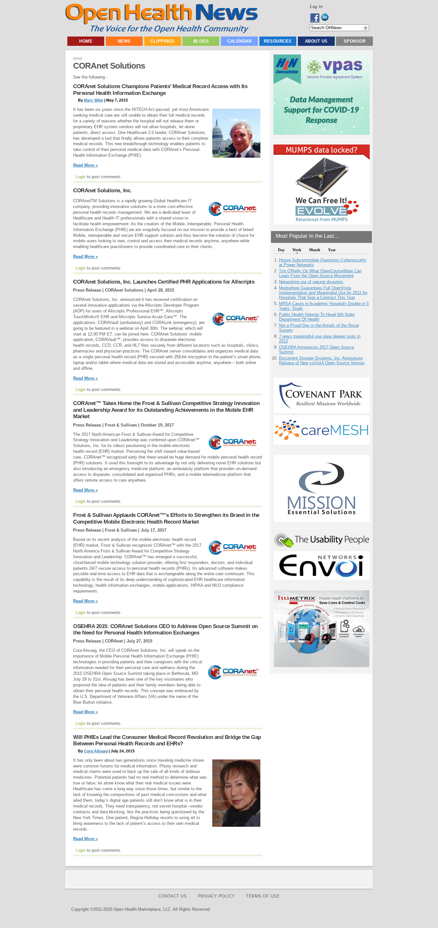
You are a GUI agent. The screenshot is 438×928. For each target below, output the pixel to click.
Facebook (315, 18)
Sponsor (355, 41)
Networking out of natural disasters (311, 281)
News (124, 41)
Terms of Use (263, 896)
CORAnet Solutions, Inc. (102, 190)
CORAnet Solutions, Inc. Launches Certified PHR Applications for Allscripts (163, 282)
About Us (316, 41)
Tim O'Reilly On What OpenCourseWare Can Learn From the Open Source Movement (320, 273)
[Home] (161, 31)
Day (281, 250)
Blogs (201, 41)
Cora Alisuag (96, 751)
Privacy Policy (216, 896)
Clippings (162, 41)
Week (296, 250)
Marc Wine (93, 100)
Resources (278, 41)
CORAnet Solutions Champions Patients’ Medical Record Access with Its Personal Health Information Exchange (160, 89)
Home (85, 41)
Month (314, 250)
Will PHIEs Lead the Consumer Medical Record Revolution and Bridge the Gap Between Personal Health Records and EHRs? (167, 740)
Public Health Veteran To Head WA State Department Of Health (317, 317)
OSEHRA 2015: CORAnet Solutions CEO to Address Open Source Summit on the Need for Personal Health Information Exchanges (165, 629)
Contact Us (172, 896)
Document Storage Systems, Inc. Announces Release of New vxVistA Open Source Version (322, 360)
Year (332, 250)
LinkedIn (326, 18)
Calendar (239, 41)
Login (81, 176)
